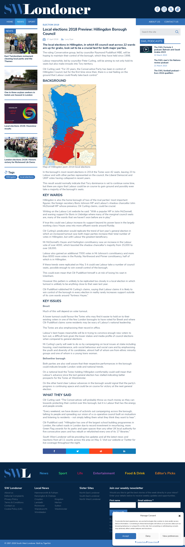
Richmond (39, 505)
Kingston (59, 499)
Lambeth (39, 502)
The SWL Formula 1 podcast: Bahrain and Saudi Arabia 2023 (167, 49)
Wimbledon (40, 512)
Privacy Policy (153, 542)
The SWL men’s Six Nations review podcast (167, 61)
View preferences (170, 536)
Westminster (61, 508)
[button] (179, 515)
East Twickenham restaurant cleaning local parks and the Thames (18, 59)
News (44, 473)
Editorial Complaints (14, 495)
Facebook (157, 9)
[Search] (177, 31)
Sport (63, 473)
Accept (125, 536)
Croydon (39, 499)
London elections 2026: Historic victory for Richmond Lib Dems (20, 161)
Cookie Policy (142, 542)
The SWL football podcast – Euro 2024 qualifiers (167, 71)
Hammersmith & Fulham (46, 492)
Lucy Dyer (69, 39)
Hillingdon (11, 177)
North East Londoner (89, 492)
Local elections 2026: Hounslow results (20, 127)
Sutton (58, 505)
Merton (58, 502)
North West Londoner (90, 499)
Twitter (171, 9)
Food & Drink (135, 473)
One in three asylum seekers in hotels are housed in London (19, 93)
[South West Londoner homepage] (47, 9)
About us (154, 21)
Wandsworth (41, 508)
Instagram (164, 9)
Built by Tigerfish (43, 543)
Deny (148, 536)
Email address (145, 500)
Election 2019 (51, 24)
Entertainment (104, 473)
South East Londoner (89, 495)
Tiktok (178, 9)
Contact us (171, 21)
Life (80, 473)
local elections (27, 177)
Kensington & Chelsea (45, 495)
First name (115, 500)
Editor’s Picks (165, 473)
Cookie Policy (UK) (13, 508)
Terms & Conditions (14, 502)
